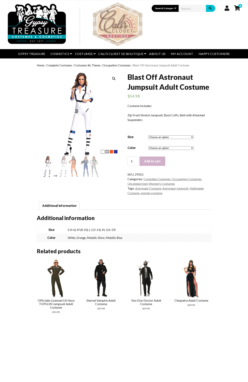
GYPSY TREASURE (31, 54)
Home (40, 65)
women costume (151, 193)
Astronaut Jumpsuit (175, 188)
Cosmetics (60, 54)
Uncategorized (137, 183)
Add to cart (152, 161)
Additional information (59, 205)
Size (130, 137)
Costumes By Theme (87, 65)
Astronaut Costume (148, 188)
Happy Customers (214, 54)
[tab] (59, 206)
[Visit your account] (227, 8)
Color (131, 148)
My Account (182, 54)
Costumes (84, 54)
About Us (157, 54)
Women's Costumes (162, 183)
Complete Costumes (59, 65)
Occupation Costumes (116, 65)
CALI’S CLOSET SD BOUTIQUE (120, 54)
